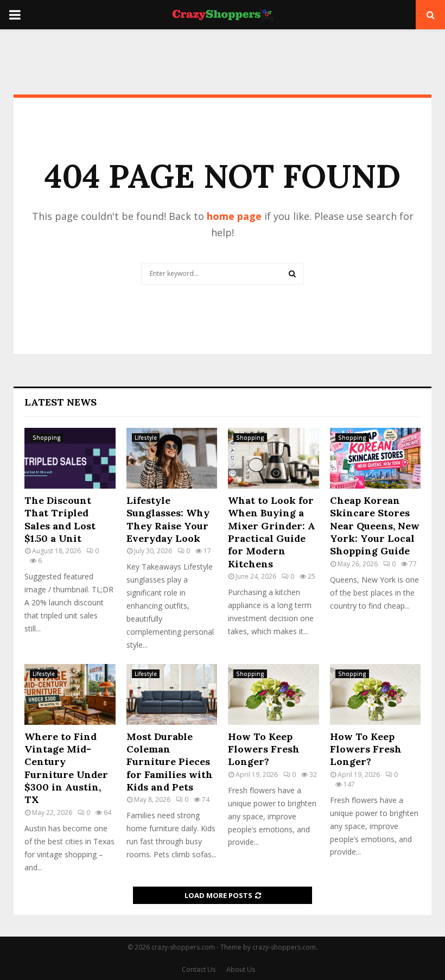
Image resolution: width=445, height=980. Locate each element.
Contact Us (198, 969)
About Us (240, 969)
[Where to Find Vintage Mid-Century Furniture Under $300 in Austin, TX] (70, 694)
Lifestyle (146, 437)
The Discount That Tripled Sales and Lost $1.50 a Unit (60, 519)
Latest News (60, 402)
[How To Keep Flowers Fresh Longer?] (273, 694)
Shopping (47, 437)
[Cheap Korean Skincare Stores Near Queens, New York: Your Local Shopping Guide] (375, 458)
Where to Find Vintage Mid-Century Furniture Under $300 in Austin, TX (66, 768)
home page (234, 216)
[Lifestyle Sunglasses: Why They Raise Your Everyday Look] (172, 458)
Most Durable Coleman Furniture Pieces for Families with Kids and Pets (169, 762)
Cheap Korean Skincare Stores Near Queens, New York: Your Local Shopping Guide (374, 526)
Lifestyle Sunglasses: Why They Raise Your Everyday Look (167, 519)
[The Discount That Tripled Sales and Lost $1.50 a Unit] (70, 458)
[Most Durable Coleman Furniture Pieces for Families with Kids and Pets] (172, 694)
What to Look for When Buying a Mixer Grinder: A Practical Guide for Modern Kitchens (271, 532)
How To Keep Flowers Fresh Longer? (264, 749)
